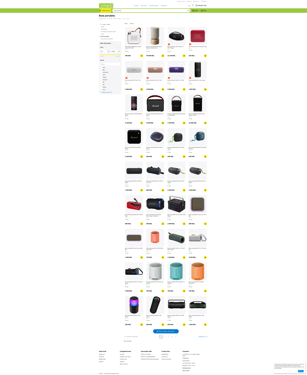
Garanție (122, 361)
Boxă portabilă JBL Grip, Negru (197, 80)
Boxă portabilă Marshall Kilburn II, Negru (155, 114)
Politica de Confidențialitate (148, 356)
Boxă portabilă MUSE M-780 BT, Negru (133, 181)
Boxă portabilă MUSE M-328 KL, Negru (154, 148)
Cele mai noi (144, 5)
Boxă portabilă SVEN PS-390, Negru (196, 316)
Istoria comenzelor (166, 359)
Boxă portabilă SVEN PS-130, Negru (133, 316)
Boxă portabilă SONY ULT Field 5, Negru (134, 282)
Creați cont (164, 356)
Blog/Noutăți (102, 359)
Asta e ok (300, 371)
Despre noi (102, 354)
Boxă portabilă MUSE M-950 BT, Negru (176, 181)
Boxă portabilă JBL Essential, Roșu (198, 46)
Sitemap (101, 361)
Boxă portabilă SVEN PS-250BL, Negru (176, 316)
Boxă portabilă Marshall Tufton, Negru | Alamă (197, 114)
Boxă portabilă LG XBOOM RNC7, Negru (133, 114)
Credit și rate (123, 359)
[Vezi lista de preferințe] (193, 5)
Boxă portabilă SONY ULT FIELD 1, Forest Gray (177, 249)
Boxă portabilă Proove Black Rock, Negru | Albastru (153, 215)
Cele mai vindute (153, 5)
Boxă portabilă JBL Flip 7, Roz (154, 80)
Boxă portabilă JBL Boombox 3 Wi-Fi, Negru (176, 47)
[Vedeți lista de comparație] (189, 5)
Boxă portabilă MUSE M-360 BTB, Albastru (198, 148)
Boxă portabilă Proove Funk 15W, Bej (197, 215)
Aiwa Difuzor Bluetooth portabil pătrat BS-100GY (133, 47)
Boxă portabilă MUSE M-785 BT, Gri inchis (154, 181)
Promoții (122, 354)
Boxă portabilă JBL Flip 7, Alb (132, 80)
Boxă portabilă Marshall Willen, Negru (133, 148)
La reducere (163, 5)
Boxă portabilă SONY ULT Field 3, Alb (197, 249)
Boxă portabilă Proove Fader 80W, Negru (177, 215)
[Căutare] (188, 10)
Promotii (136, 5)
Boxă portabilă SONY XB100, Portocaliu (196, 282)
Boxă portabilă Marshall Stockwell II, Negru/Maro (176, 114)
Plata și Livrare (181, 1)
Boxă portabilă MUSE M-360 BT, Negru (176, 148)
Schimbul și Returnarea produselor (150, 359)
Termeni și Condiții (145, 354)
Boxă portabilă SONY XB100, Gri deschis (154, 282)
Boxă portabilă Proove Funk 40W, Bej (134, 249)
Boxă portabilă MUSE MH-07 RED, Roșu (134, 215)
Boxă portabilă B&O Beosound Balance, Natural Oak (154, 47)
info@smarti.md (187, 368)
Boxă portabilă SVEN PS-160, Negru (154, 316)
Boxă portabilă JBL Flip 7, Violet (176, 80)
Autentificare (165, 354)
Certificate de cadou (125, 356)
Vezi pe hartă (186, 370)
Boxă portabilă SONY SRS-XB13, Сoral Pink (154, 249)
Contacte (189, 1)
